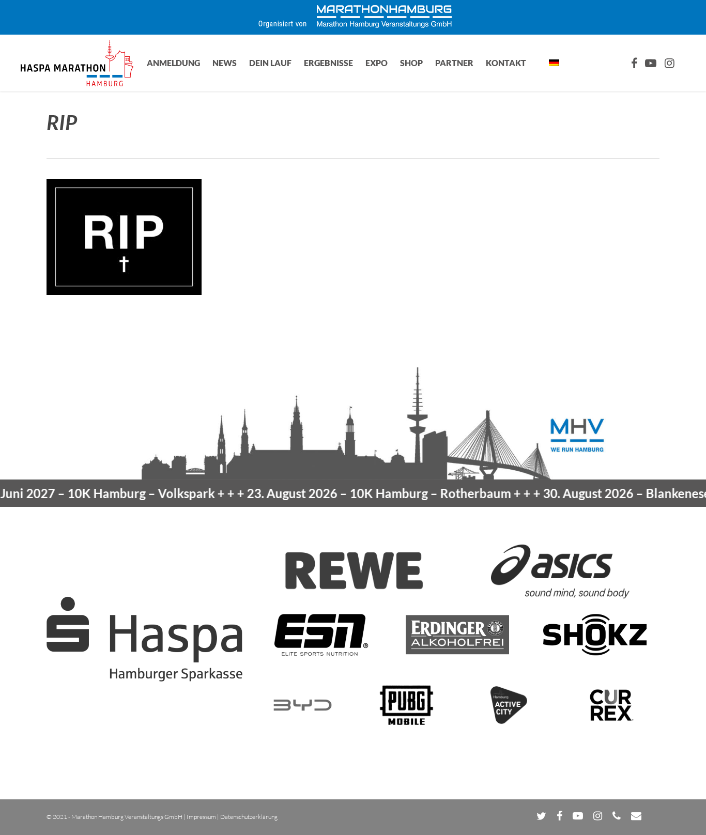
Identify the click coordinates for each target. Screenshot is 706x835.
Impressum (201, 817)
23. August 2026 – (361, 493)
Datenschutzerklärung (249, 817)
